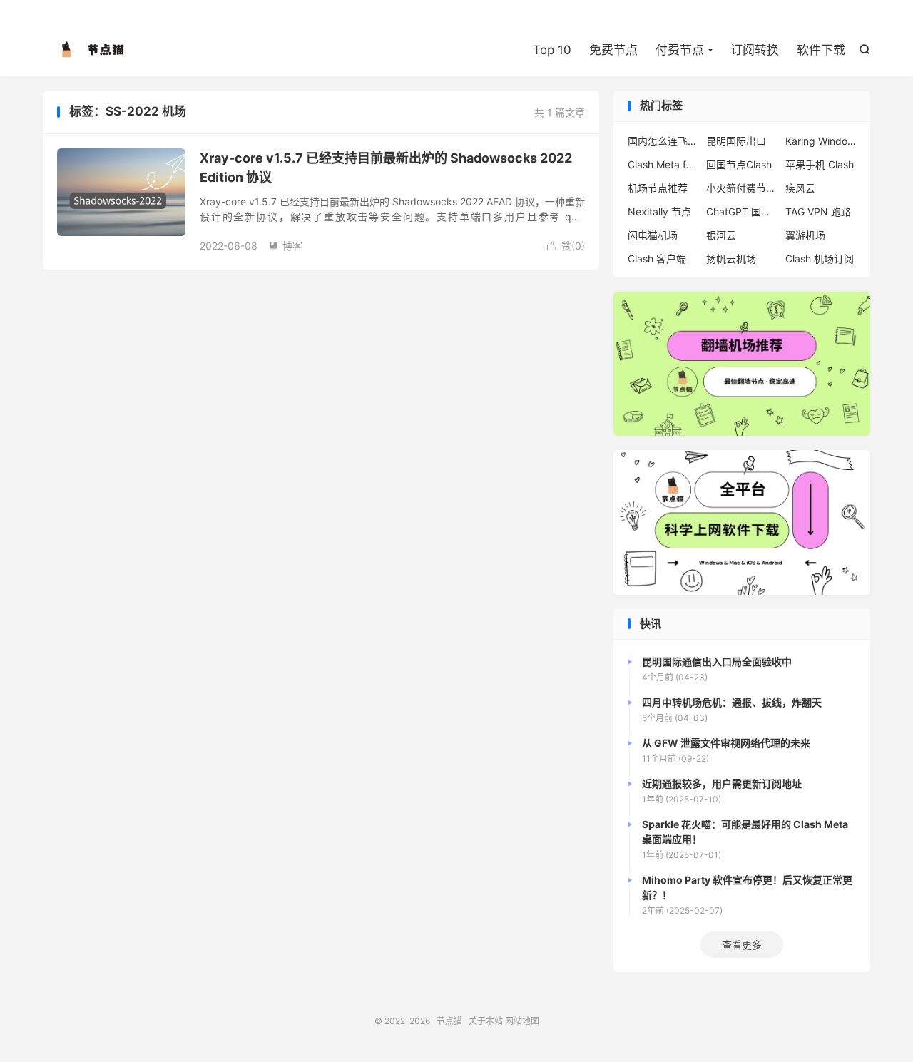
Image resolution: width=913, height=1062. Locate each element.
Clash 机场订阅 (819, 258)
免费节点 (613, 50)
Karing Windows (821, 141)
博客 (285, 246)
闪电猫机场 (653, 235)
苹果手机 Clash (819, 164)
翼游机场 (805, 235)
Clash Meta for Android (663, 164)
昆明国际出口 (736, 141)
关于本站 (486, 1021)
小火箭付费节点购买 (741, 188)
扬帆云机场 (731, 258)
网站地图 (522, 1021)
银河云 (721, 235)
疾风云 (800, 188)
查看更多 (742, 945)
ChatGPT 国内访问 (741, 211)
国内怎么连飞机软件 (663, 141)
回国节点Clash (739, 164)
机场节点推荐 (658, 188)
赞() (566, 246)
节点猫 (93, 50)
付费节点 (680, 50)
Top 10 (552, 50)
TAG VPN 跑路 (818, 211)
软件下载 (821, 50)
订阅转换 (754, 50)
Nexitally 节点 (659, 211)
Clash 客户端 (657, 258)
